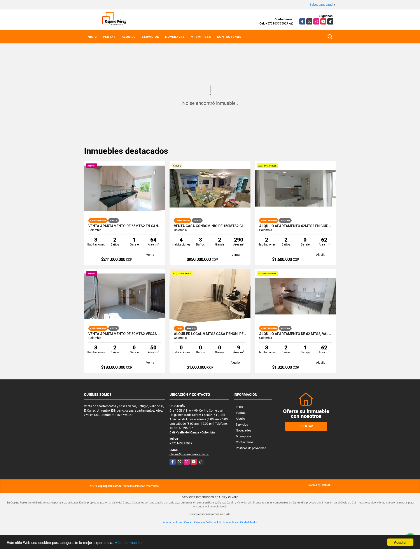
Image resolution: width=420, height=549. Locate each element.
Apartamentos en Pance (177, 522)
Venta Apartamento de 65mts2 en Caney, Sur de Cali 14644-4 (124, 226)
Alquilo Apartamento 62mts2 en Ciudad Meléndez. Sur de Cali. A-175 (295, 226)
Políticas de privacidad (251, 448)
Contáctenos (229, 37)
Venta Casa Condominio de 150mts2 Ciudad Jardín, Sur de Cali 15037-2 (210, 226)
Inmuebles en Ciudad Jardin (240, 522)
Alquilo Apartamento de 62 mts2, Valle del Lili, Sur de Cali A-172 (295, 334)
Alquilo (129, 37)
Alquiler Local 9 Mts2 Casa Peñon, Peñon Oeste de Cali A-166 (210, 334)
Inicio (92, 37)
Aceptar (400, 542)
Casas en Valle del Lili (207, 522)
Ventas (109, 37)
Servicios (150, 37)
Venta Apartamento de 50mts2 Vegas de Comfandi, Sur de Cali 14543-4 (124, 334)
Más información (128, 542)
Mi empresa (201, 37)
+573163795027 (277, 23)
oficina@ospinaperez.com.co (189, 454)
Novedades (175, 37)
